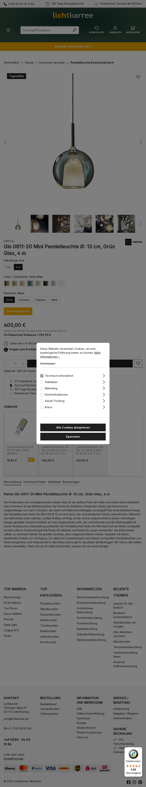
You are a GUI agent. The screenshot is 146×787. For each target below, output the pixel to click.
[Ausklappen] (104, 375)
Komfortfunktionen (56, 394)
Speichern (73, 436)
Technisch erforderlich (59, 375)
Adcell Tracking (54, 400)
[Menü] (140, 749)
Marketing (51, 388)
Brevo (48, 407)
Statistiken (51, 382)
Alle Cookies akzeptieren (73, 427)
